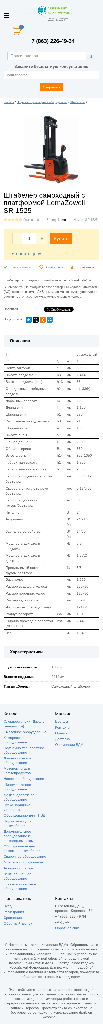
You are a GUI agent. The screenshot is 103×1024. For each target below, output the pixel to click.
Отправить (51, 87)
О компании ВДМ (69, 745)
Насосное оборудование (24, 779)
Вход (8, 906)
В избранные (54, 267)
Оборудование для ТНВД (24, 815)
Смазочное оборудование (25, 732)
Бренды (61, 721)
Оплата (61, 733)
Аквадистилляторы (19, 868)
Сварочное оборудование (25, 856)
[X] (36, 320)
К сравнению (85, 267)
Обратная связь (68, 928)
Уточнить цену (26, 253)
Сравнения (13, 918)
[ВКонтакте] (29, 320)
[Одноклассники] (43, 320)
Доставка (62, 739)
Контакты (62, 727)
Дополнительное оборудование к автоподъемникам (19, 835)
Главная (9, 102)
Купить (61, 238)
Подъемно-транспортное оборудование (42, 102)
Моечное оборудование (23, 862)
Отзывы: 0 (31, 220)
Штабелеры (77, 102)
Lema (62, 220)
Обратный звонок (18, 923)
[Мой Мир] (50, 320)
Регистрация (14, 912)
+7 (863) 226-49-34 (51, 41)
